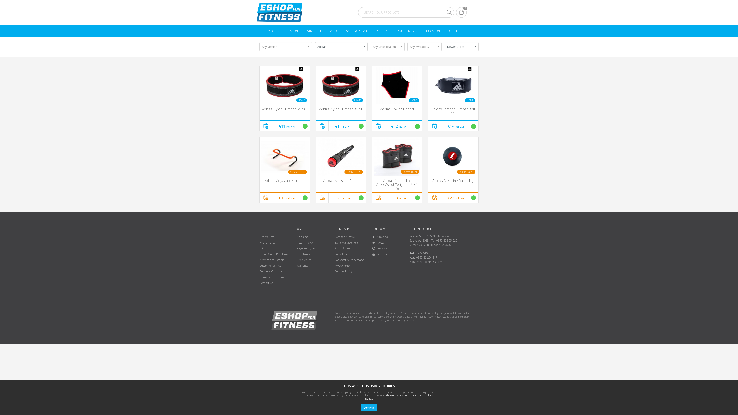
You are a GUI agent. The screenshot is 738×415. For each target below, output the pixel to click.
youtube (381, 254)
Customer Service (270, 265)
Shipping (302, 237)
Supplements (407, 31)
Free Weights (269, 31)
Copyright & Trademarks (349, 260)
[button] (285, 46)
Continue (369, 407)
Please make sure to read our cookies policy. (399, 396)
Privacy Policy (342, 265)
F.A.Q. (262, 248)
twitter (380, 242)
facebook (382, 237)
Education (432, 31)
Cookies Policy (343, 271)
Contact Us (266, 283)
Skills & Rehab (356, 31)
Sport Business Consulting (343, 251)
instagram (382, 248)
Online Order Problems (273, 254)
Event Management (346, 242)
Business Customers (272, 271)
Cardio (333, 31)
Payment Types (306, 248)
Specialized (382, 31)
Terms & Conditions (271, 277)
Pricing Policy (267, 242)
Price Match (304, 260)
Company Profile (344, 237)
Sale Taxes (303, 254)
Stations (293, 31)
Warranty (302, 265)
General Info (266, 237)
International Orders (271, 260)
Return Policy (305, 242)
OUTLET (452, 31)
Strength (314, 31)
